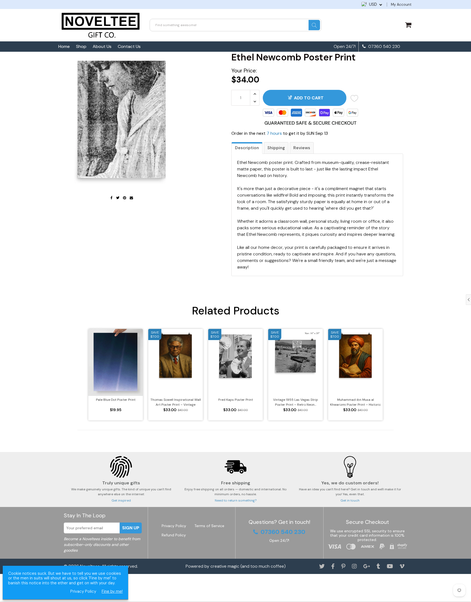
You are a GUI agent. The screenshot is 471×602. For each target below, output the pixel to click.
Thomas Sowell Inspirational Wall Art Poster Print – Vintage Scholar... (175, 402)
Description (247, 148)
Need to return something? (235, 500)
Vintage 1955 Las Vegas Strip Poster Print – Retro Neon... (295, 402)
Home (64, 46)
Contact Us (129, 46)
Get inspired (121, 500)
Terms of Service (209, 525)
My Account (401, 4)
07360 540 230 (383, 46)
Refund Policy (174, 535)
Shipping (276, 148)
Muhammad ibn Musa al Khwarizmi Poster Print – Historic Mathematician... (355, 402)
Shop (81, 46)
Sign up (130, 528)
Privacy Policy (174, 525)
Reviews (301, 148)
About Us (102, 46)
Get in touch (350, 500)
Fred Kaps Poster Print (235, 400)
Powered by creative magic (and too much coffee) (236, 566)
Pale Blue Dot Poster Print (115, 400)
